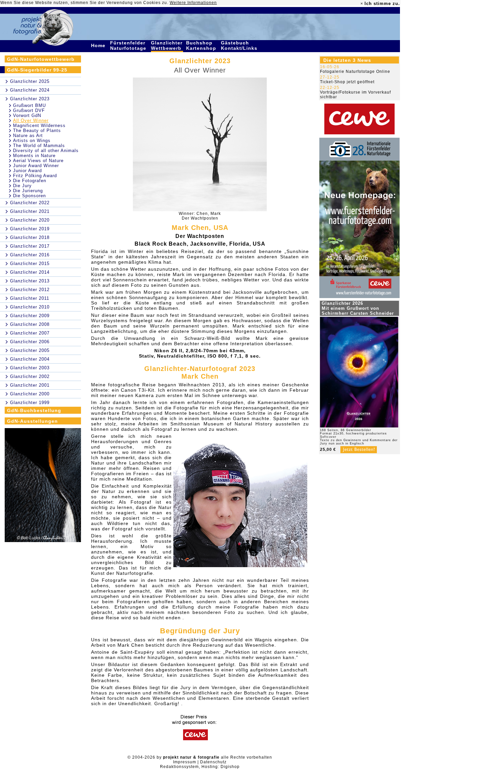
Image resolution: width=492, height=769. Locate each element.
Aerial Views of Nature (38, 160)
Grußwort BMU (29, 105)
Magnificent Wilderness (39, 125)
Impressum (184, 762)
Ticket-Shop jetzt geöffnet (347, 82)
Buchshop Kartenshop (202, 45)
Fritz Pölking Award (35, 175)
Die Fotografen (29, 180)
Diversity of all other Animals (46, 150)
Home (99, 45)
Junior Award (27, 170)
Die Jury (22, 185)
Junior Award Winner (36, 165)
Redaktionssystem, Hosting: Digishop (200, 766)
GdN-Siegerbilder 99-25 (37, 70)
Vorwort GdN (27, 115)
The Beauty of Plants (37, 130)
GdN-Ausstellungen (32, 421)
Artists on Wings (32, 140)
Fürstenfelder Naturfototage (129, 45)
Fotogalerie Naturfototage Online (355, 71)
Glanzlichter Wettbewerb (167, 45)
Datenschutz (213, 762)
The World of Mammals (39, 145)
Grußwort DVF (29, 110)
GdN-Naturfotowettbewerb (41, 59)
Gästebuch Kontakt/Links (240, 45)
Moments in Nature (34, 155)
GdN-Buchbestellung (34, 410)
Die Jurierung (28, 190)
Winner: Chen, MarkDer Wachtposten (200, 216)
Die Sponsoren (29, 195)
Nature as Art (28, 135)
